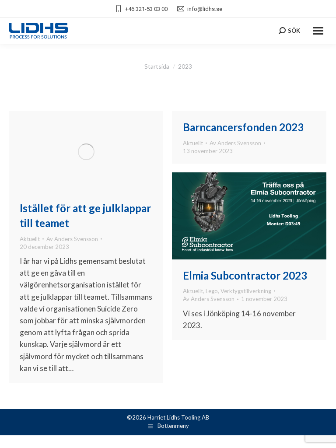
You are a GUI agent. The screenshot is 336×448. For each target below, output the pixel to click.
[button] (17, 430)
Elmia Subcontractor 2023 (245, 275)
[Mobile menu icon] (318, 31)
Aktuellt (30, 238)
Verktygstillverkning (245, 290)
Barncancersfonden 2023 (243, 127)
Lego (212, 290)
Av (72, 238)
